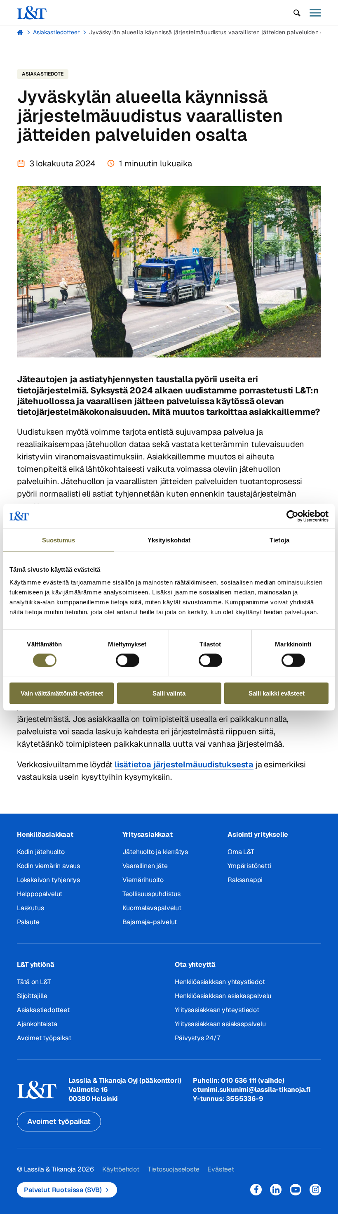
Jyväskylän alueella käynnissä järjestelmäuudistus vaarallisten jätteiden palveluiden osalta (213, 32)
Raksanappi (245, 880)
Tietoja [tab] (279, 539)
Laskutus (30, 908)
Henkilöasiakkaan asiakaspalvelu (223, 996)
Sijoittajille (32, 996)
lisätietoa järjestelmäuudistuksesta (184, 764)
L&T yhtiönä (35, 964)
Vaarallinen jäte (145, 865)
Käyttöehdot (120, 1169)
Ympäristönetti (249, 865)
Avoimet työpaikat (44, 1038)
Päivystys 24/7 (197, 1038)
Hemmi (20, 32)
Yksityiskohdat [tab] (169, 539)
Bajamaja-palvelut (149, 922)
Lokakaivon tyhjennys (48, 880)
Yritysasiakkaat (147, 834)
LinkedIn (276, 1189)
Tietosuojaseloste (174, 1169)
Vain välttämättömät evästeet (62, 693)
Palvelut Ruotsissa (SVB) (63, 1190)
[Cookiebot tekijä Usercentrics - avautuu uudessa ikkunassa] (292, 516)
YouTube (295, 1189)
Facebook (256, 1189)
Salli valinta (169, 693)
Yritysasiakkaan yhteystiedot (217, 1010)
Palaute (28, 922)
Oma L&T (241, 851)
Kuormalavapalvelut (151, 908)
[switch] (127, 660)
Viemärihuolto (143, 880)
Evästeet (220, 1169)
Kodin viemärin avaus (48, 865)
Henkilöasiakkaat (45, 834)
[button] (297, 12)
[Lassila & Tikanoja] (32, 12)
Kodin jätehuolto (41, 851)
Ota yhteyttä (195, 964)
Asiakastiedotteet (56, 32)
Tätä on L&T (34, 981)
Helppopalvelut (39, 894)
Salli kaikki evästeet (277, 693)
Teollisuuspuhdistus (151, 894)
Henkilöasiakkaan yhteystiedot (220, 981)
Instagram (315, 1189)
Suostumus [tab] (58, 539)
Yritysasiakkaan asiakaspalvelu (220, 1024)
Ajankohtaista (37, 1024)
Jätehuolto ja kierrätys (155, 851)
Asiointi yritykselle (258, 834)
